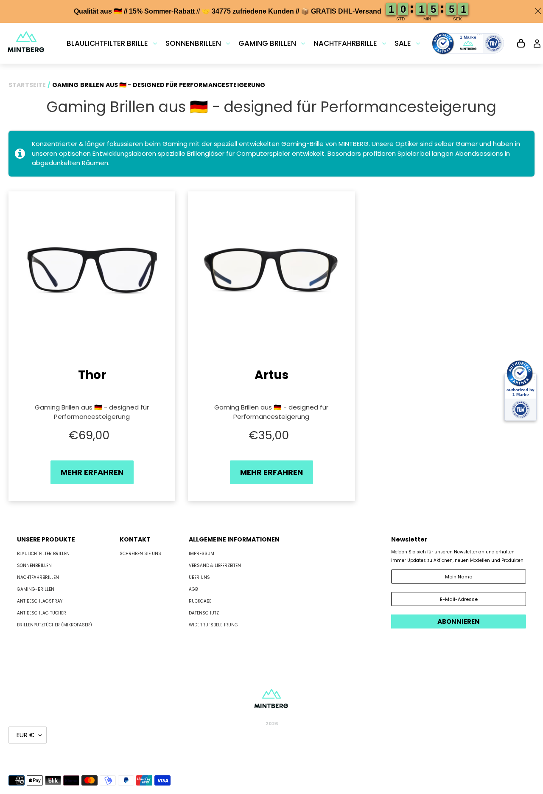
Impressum (201, 553)
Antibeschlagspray (39, 601)
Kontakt (135, 539)
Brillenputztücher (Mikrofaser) (54, 625)
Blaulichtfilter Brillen (43, 553)
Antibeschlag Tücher (41, 613)
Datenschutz (204, 613)
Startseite (27, 85)
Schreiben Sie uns (140, 553)
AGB (193, 589)
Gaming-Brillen (35, 589)
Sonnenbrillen (34, 565)
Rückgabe (200, 601)
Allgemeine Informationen (234, 539)
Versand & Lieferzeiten (215, 565)
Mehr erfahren (92, 472)
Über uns (199, 577)
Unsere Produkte (46, 539)
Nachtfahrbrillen (38, 577)
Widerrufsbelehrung (213, 625)
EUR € (25, 734)
